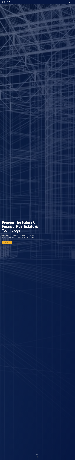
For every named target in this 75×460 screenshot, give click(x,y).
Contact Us (51, 2)
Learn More (6, 242)
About (32, 2)
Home (28, 2)
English (69, 2)
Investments (39, 2)
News (45, 2)
